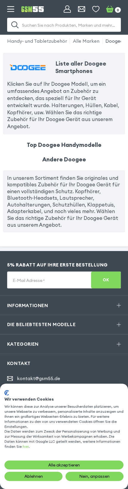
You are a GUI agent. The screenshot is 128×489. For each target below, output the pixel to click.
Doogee (114, 41)
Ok (106, 279)
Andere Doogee (64, 159)
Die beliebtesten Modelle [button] (41, 324)
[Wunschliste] (95, 9)
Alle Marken (86, 41)
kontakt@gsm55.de (38, 378)
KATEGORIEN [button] (23, 344)
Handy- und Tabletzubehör (37, 41)
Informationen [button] (27, 305)
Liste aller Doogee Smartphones (80, 67)
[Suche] (15, 25)
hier (26, 446)
